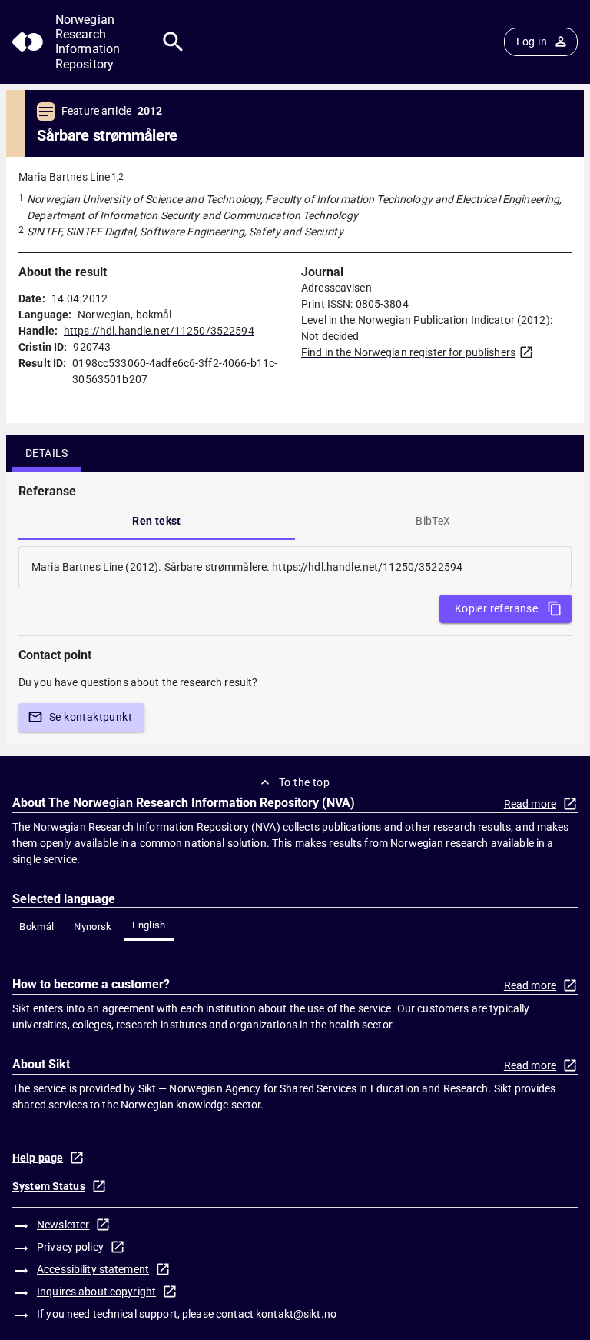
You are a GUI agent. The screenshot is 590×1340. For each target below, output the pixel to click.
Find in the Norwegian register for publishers (408, 352)
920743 (92, 347)
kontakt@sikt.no (296, 1314)
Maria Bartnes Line (64, 177)
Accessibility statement (93, 1269)
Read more (530, 804)
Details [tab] (46, 453)
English (149, 925)
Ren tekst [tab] (156, 521)
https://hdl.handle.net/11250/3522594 (159, 331)
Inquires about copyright (96, 1291)
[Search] (173, 42)
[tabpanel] (295, 567)
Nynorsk (93, 926)
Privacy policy (70, 1247)
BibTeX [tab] (433, 521)
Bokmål (36, 926)
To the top (304, 782)
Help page (37, 1158)
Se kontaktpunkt (90, 717)
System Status (48, 1186)
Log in (531, 41)
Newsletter (63, 1224)
